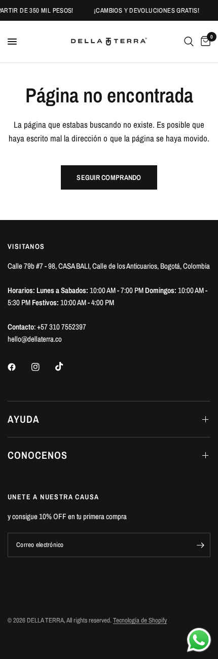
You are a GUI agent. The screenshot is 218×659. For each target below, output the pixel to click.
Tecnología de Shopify (140, 620)
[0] (203, 41)
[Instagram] (42, 367)
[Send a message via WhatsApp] (199, 640)
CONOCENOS (37, 455)
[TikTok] (66, 366)
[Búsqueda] (188, 41)
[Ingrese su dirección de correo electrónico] (200, 545)
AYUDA (24, 419)
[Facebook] (19, 367)
